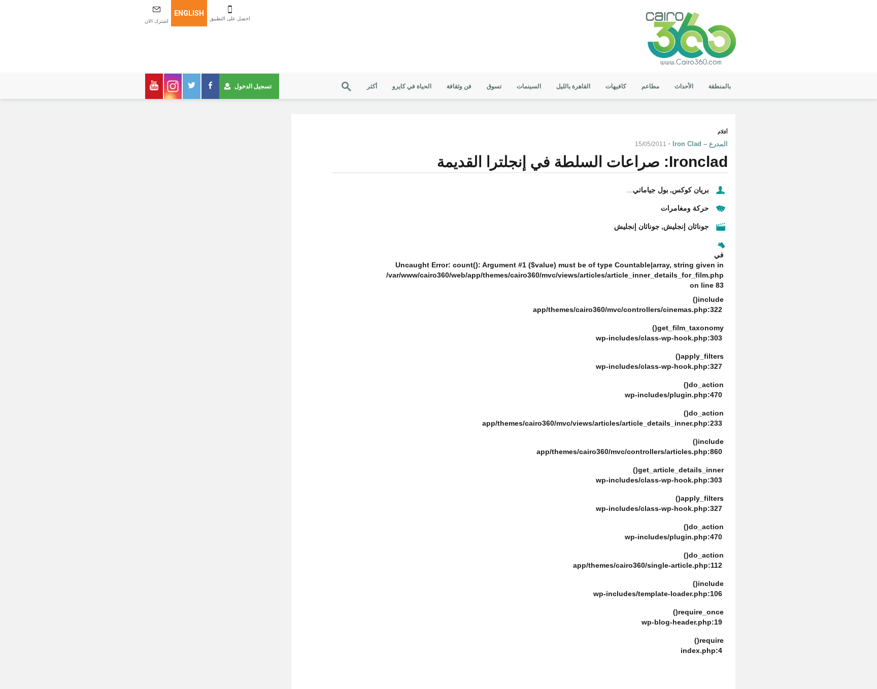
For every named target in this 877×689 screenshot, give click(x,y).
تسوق (494, 86)
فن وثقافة (459, 86)
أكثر (372, 86)
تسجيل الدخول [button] (253, 86)
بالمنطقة (720, 86)
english (189, 13)
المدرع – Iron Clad (700, 144)
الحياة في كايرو (411, 86)
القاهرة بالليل (573, 86)
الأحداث (683, 86)
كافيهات (615, 86)
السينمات (529, 86)
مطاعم (650, 86)
